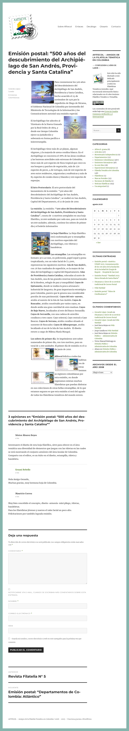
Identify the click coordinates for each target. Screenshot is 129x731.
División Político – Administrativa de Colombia (106, 336)
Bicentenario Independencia (106, 155)
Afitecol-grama (101, 149)
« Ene (98, 243)
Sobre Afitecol (65, 26)
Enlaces (79, 26)
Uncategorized (100, 186)
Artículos (98, 152)
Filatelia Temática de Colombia (107, 170)
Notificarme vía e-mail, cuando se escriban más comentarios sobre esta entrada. (47, 593)
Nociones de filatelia (103, 181)
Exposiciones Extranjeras (105, 168)
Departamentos (101, 157)
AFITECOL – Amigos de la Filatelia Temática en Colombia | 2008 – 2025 (36, 719)
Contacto (116, 26)
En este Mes (99, 165)
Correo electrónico (20, 613)
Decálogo (91, 26)
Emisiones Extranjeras (104, 163)
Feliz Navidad (100, 288)
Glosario (104, 26)
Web (10, 626)
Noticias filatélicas (102, 184)
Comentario (15, 551)
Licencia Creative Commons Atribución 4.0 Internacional (105, 114)
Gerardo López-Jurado (104, 312)
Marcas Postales (101, 178)
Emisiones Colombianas (104, 160)
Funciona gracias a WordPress (79, 719)
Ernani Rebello (22, 469)
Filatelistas (99, 176)
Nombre (13, 601)
